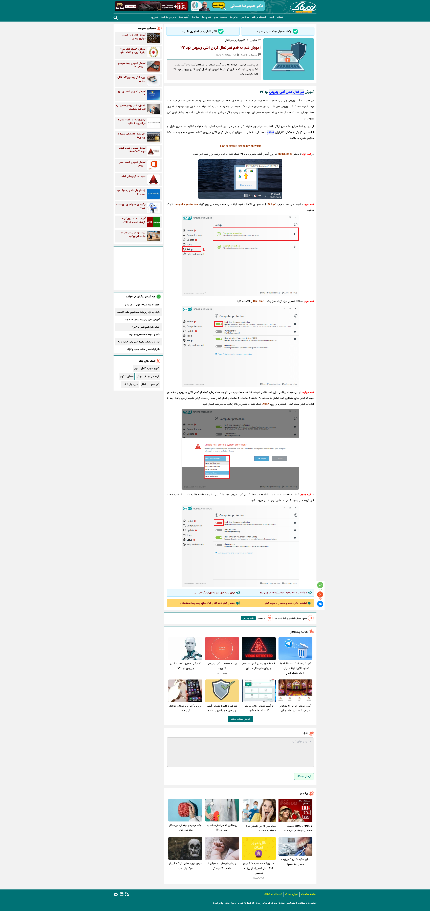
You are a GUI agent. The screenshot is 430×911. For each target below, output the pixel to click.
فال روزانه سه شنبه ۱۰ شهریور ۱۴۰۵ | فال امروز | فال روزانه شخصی (258, 868)
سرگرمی (245, 17)
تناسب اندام (220, 17)
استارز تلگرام (127, 376)
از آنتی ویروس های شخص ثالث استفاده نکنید (258, 708)
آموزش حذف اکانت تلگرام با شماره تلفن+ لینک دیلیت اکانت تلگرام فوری (295, 668)
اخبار (271, 17)
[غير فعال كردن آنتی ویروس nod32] (240, 255)
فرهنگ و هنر (259, 17)
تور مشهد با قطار (150, 384)
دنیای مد (206, 17)
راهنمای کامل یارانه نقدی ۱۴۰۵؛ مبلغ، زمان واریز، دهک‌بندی (207, 603)
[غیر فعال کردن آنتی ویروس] (240, 179)
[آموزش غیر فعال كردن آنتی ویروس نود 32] (240, 449)
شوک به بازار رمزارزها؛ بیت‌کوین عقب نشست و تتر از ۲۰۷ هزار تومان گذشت (138, 312)
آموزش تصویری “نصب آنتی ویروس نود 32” (185, 665)
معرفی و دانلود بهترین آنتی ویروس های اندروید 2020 (222, 708)
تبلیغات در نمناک (273, 894)
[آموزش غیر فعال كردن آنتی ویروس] (240, 346)
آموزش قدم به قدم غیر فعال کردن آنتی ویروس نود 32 (221, 47)
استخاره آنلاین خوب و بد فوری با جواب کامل (286, 603)
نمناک (279, 17)
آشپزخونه (184, 17)
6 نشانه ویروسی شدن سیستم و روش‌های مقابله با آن (258, 665)
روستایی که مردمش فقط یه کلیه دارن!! (222, 827)
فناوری (154, 17)
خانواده (234, 17)
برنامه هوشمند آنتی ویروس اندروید (222, 665)
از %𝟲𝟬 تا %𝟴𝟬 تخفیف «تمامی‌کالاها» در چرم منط (283, 592)
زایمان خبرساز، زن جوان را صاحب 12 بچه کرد (222, 865)
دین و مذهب (168, 17)
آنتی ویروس (248, 618)
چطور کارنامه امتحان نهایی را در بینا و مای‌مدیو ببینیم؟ (142, 304)
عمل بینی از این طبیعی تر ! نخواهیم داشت (261, 828)
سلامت (195, 17)
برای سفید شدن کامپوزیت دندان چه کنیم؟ (295, 861)
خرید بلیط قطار (130, 384)
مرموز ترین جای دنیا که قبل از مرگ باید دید (214, 592)
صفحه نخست (308, 894)
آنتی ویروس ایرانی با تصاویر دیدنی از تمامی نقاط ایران (295, 708)
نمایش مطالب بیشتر (240, 719)
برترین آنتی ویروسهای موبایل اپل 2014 (185, 708)
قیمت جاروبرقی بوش (148, 376)
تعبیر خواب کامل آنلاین (146, 368)
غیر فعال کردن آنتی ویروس (286, 91)
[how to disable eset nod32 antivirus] (240, 546)
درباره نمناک (291, 894)
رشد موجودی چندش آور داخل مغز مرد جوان (185, 827)
